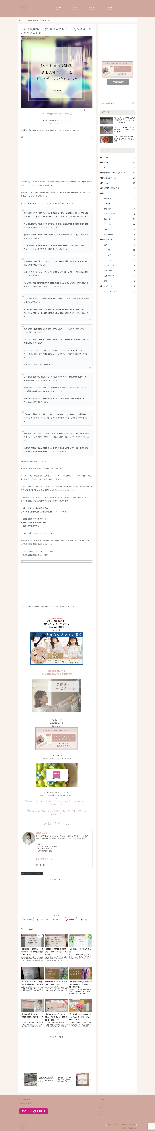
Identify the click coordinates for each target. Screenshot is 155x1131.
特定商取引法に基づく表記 (128, 1125)
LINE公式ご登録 (118, 81)
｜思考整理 (118, 203)
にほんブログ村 (57, 804)
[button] (133, 103)
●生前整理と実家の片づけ (117, 188)
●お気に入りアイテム (117, 178)
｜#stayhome (118, 234)
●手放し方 (117, 183)
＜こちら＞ (55, 606)
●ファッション (117, 286)
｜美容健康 (118, 198)
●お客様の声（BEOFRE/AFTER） (32, 873)
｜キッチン (118, 250)
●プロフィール (117, 157)
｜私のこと (118, 219)
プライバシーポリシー (113, 1125)
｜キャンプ (118, 229)
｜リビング (118, 255)
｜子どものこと (118, 224)
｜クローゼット (118, 265)
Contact (102, 1114)
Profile (102, 1111)
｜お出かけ (118, 208)
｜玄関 (118, 244)
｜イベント (118, 167)
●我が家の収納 (117, 239)
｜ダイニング (118, 260)
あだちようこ (42, 832)
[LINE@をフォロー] (40, 865)
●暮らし (117, 193)
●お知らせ (117, 162)
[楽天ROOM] (43, 865)
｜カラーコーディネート (118, 291)
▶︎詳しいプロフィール (44, 859)
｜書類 (118, 281)
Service (102, 1104)
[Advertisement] (56, 895)
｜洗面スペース (118, 275)
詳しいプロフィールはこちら (56, 123)
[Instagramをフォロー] (37, 865)
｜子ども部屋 (118, 270)
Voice (101, 1107)
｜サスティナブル (118, 214)
